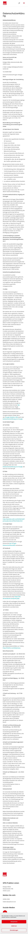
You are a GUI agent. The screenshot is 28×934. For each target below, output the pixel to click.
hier (19, 405)
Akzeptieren (14, 922)
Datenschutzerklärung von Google (12, 419)
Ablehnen (14, 926)
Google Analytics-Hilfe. (11, 417)
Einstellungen (14, 930)
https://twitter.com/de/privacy (11, 648)
